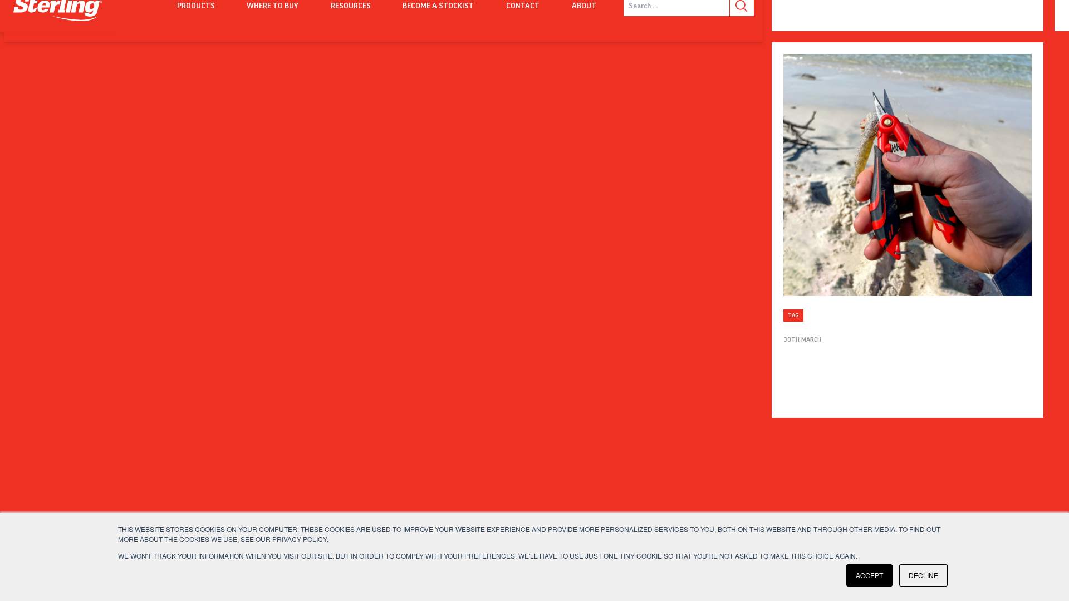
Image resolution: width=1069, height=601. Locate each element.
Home (135, 6)
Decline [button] (923, 575)
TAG (793, 315)
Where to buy (272, 6)
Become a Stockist (438, 6)
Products (196, 6)
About (584, 6)
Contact (523, 6)
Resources (351, 6)
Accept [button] (869, 575)
